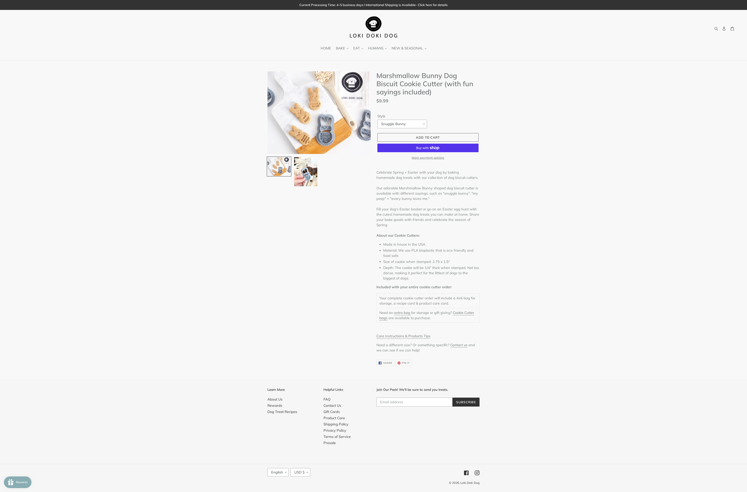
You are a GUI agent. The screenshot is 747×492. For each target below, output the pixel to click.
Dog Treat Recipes (282, 411)
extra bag (402, 312)
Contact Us (332, 405)
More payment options (428, 158)
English (277, 472)
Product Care (334, 418)
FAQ (327, 399)
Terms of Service (337, 436)
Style (381, 116)
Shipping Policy (336, 424)
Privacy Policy (335, 430)
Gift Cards (332, 411)
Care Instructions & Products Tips (403, 336)
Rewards (274, 405)
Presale (330, 443)
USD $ (299, 472)
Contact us (458, 345)
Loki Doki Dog (470, 483)
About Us (274, 399)
